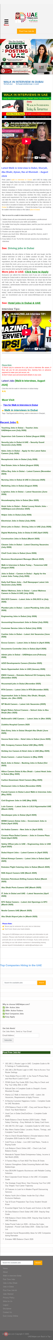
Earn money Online (10, 1316)
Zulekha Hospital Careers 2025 (15, 724)
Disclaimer (7, 1309)
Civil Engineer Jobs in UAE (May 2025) (19, 800)
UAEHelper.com (8, 1334)
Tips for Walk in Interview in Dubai (20, 405)
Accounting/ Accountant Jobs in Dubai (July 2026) (24, 622)
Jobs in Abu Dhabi (10, 1283)
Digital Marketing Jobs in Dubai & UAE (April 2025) (24, 533)
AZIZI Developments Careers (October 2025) (21, 663)
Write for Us (7, 1301)
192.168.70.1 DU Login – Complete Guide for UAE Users (27, 1126)
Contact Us (7, 1312)
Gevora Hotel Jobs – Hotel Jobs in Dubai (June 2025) (26, 739)
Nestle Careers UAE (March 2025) (16, 910)
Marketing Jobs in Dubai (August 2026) (19, 486)
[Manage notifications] (6, 1334)
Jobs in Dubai (8, 1287)
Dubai (4, 207)
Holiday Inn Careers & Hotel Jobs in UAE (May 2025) (25, 751)
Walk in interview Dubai (12, 1276)
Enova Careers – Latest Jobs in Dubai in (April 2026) (25, 643)
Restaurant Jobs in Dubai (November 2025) (21, 786)
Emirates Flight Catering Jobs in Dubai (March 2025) (25, 867)
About (5, 1272)
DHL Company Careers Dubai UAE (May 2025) (22, 745)
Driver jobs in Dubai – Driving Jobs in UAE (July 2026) (26, 527)
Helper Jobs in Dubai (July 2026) (16, 515)
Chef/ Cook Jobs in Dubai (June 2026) (19, 553)
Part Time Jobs (9, 1279)
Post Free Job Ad (26, 31)
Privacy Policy (8, 1298)
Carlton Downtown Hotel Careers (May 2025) (21, 780)
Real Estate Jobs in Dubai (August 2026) (20, 465)
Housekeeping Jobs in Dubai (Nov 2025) (20, 500)
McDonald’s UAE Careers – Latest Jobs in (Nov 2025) (26, 719)
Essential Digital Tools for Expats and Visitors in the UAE (27, 1208)
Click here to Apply (37, 271)
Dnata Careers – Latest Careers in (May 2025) (22, 757)
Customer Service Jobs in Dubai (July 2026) (21, 628)
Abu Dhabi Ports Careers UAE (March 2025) (21, 887)
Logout (5, 1305)
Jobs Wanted (8, 1294)
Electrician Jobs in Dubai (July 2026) (18, 521)
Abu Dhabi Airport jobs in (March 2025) (19, 916)
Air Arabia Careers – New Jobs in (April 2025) (22, 829)
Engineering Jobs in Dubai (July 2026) (19, 616)
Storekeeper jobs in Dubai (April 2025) (19, 815)
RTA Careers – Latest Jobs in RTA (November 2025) (25, 690)
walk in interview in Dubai (21, 180)
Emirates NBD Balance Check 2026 (19, 1239)
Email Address (8, 1035)
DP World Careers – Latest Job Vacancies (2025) (23, 704)
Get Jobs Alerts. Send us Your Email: (17, 1031)
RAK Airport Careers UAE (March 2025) (19, 873)
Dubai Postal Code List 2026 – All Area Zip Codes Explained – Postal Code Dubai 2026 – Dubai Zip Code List (26, 1226)
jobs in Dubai (35, 210)
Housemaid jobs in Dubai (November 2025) (21, 684)
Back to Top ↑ (46, 1337)
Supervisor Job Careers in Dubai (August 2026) (23, 436)
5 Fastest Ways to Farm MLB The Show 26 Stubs (25, 1161)
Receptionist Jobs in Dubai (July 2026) (19, 459)
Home (5, 1268)
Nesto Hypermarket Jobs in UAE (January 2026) (23, 669)
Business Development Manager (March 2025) (22, 559)
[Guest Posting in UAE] (26, 74)
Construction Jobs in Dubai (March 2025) (20, 539)
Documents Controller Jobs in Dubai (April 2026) (23, 649)
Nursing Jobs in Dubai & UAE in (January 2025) (23, 480)
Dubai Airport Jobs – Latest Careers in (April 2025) (24, 852)
